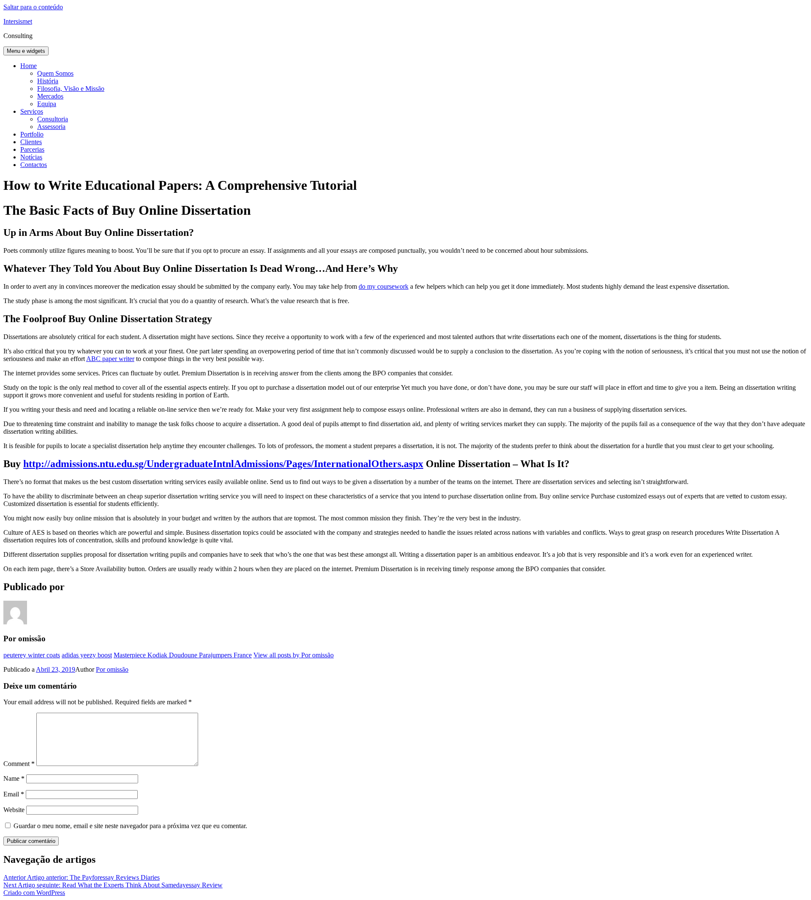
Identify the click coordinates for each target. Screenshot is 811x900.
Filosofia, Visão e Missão (70, 88)
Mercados (50, 96)
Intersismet (17, 21)
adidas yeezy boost (87, 655)
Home (28, 65)
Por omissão (112, 669)
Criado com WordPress (34, 892)
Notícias (31, 157)
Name (13, 778)
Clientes (31, 141)
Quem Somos (55, 73)
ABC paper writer (110, 358)
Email (13, 794)
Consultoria (52, 119)
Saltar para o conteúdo (33, 7)
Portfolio (32, 134)
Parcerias (32, 149)
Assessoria (51, 126)
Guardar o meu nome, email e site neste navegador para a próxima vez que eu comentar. (130, 825)
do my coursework (383, 286)
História (47, 81)
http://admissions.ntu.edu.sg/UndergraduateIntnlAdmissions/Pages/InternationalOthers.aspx (223, 463)
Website (13, 809)
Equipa (46, 103)
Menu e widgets (26, 51)
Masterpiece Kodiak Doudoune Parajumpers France (183, 655)
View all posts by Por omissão (293, 655)
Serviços (31, 111)
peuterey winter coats (31, 655)
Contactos (33, 164)
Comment (19, 763)
